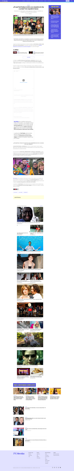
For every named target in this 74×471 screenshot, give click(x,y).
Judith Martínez (30, 13)
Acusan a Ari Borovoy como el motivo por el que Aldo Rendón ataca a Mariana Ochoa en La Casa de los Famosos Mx (42, 398)
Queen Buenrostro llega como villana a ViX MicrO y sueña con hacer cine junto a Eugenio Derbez (18, 398)
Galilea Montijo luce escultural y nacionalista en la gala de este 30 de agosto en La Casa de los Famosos (38, 53)
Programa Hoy (25, 192)
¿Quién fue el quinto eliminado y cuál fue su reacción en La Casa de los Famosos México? (22, 52)
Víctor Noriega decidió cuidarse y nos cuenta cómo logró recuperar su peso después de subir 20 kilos (35, 418)
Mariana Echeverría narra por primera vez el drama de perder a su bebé (55, 22)
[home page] (5, 1)
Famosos (28, 5)
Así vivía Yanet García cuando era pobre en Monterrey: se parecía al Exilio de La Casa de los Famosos (55, 31)
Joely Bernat (20, 192)
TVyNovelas (29, 409)
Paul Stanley (15, 192)
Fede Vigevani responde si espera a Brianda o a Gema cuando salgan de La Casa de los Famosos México (30, 398)
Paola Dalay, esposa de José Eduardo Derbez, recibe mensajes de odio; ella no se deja (35, 429)
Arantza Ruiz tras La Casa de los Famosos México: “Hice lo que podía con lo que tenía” (54, 397)
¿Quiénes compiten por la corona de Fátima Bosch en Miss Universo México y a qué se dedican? (35, 440)
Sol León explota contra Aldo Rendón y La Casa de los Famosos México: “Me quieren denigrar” (35, 408)
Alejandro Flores (29, 430)
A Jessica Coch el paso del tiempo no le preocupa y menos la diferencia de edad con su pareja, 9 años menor (55, 36)
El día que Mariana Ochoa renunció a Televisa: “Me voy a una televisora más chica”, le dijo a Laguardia (55, 25)
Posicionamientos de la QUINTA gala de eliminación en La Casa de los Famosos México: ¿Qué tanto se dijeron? (55, 17)
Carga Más (28, 57)
